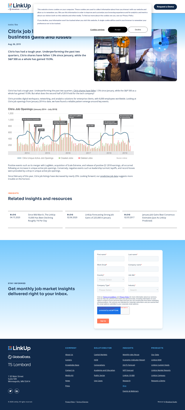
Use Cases (98, 380)
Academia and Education (104, 370)
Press (67, 386)
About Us (69, 354)
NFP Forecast (128, 370)
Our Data (155, 354)
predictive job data (109, 176)
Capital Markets (100, 354)
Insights (11, 24)
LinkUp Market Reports (161, 370)
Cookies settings (97, 29)
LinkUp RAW (156, 360)
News (67, 380)
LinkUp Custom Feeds (160, 365)
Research (127, 380)
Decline (138, 29)
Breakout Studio (171, 402)
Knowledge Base (72, 365)
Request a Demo (165, 6)
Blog (16, 24)
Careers (68, 360)
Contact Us (69, 370)
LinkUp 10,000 (129, 375)
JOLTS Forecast (129, 365)
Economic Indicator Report (134, 360)
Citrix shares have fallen (84, 90)
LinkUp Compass (158, 375)
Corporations (99, 365)
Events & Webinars (131, 391)
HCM (96, 360)
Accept (118, 29)
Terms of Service (82, 402)
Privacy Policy (70, 402)
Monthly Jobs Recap (131, 354)
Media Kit (69, 375)
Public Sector (99, 375)
